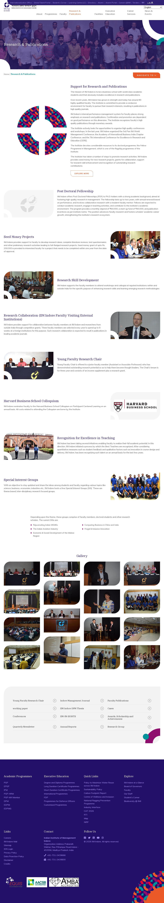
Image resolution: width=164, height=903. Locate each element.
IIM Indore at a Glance (134, 782)
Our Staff (128, 793)
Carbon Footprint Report (95, 793)
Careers (7, 838)
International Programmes (56, 793)
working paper (20, 708)
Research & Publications (75, 12)
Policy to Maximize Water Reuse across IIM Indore (99, 784)
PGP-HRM (9, 793)
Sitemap (7, 845)
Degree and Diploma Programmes (59, 782)
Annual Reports (68, 726)
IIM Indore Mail (10, 841)
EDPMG (7, 808)
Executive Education (110, 12)
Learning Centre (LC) (77, 3)
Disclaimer (8, 860)
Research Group (116, 726)
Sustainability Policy (93, 789)
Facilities (99, 14)
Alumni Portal (111, 3)
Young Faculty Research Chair (28, 700)
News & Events (148, 12)
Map (86, 818)
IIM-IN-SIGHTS (68, 716)
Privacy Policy (10, 852)
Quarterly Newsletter (23, 726)
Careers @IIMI (125, 3)
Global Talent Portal (42, 3)
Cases (111, 708)
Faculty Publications (118, 700)
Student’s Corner (60, 3)
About (39, 14)
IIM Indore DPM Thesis (72, 708)
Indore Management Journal (75, 700)
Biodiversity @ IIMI (132, 801)
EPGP (6, 786)
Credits (7, 863)
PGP (6, 782)
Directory (92, 3)
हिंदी (143, 3)
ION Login (8, 849)
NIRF (86, 822)
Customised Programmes (55, 805)
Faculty (63, 14)
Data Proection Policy (14, 856)
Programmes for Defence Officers (59, 801)
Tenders (136, 3)
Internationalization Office (21, 3)
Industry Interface (92, 807)
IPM (6, 790)
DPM (6, 801)
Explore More (82, 173)
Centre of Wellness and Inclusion (99, 796)
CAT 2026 (89, 811)
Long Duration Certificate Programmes (61, 786)
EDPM (7, 805)
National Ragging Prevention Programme (97, 802)
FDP (46, 797)
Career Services (131, 12)
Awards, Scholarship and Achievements (120, 717)
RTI (85, 814)
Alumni (101, 3)
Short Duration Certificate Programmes (62, 790)
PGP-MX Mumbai (12, 797)
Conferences (19, 716)
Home (6, 74)
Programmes (51, 14)
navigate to (145, 75)
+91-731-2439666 (56, 855)
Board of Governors (133, 786)
